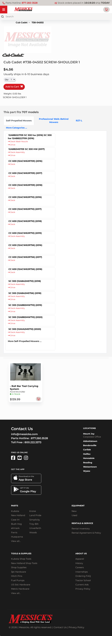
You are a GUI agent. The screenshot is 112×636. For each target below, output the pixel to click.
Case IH (15, 519)
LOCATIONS (89, 428)
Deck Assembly (17, 152)
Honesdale (88, 458)
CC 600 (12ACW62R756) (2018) (25, 269)
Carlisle (87, 449)
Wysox (86, 471)
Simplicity (34, 519)
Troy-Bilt (33, 524)
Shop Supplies (18, 567)
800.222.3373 (32, 442)
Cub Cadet (21, 22)
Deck (12, 164)
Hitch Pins (16, 576)
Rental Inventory (81, 528)
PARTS (14, 505)
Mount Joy (88, 433)
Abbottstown (90, 441)
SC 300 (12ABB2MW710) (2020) (25, 317)
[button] (106, 9)
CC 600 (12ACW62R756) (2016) (25, 245)
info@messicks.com (24, 434)
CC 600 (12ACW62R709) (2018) (25, 185)
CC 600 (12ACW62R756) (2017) (25, 257)
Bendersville (89, 445)
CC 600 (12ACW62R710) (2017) (25, 209)
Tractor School (83, 580)
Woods (33, 532)
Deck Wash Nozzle (19, 141)
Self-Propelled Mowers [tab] (19, 120)
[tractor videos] (20, 458)
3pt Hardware (18, 571)
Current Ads (82, 584)
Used (74, 515)
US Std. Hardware (20, 584)
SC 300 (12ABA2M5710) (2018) (24, 281)
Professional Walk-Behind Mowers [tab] (53, 120)
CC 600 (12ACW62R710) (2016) (25, 197)
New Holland (18, 515)
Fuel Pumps (17, 580)
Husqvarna (17, 536)
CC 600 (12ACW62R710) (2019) (25, 233)
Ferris (14, 532)
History (79, 563)
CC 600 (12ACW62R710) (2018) (25, 221)
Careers (79, 567)
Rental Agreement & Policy (86, 532)
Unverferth (35, 528)
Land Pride (35, 515)
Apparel (79, 558)
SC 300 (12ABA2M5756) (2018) (24, 293)
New (74, 511)
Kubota (15, 511)
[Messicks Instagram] (26, 458)
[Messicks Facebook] (13, 458)
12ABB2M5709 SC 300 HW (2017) (26, 149)
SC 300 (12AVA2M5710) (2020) (24, 329)
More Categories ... (16, 127)
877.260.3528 (39, 438)
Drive (12, 145)
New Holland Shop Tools (24, 563)
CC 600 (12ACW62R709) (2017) (25, 173)
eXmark (15, 528)
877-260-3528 (29, 2)
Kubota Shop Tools (21, 558)
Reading (87, 462)
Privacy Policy (82, 588)
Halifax (86, 454)
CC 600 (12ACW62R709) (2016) (25, 161)
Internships (81, 571)
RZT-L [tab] (79, 120)
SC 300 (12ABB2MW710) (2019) (25, 305)
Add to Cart (12, 86)
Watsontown (90, 466)
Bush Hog (16, 524)
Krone (32, 511)
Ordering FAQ (83, 576)
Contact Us (60, 627)
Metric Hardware (20, 588)
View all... (16, 541)
